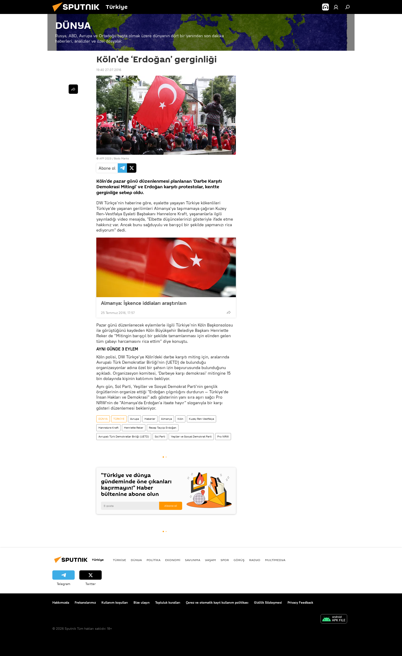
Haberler (149, 419)
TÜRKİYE (118, 419)
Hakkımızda (60, 602)
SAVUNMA (192, 560)
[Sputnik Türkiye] (78, 13)
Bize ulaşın (142, 602)
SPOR (225, 560)
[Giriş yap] (336, 7)
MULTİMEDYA (275, 560)
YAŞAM (210, 560)
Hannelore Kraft (108, 427)
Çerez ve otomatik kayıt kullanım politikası (217, 602)
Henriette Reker (133, 427)
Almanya (166, 419)
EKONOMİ (172, 560)
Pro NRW (223, 436)
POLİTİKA (154, 560)
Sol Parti (160, 436)
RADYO (254, 560)
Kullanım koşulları (114, 602)
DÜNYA (103, 419)
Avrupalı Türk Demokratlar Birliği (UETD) (123, 436)
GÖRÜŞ (239, 560)
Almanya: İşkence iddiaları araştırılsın (144, 303)
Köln (180, 419)
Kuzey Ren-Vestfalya (201, 419)
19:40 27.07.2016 (108, 70)
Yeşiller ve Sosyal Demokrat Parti (191, 436)
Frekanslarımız (85, 602)
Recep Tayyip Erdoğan (162, 427)
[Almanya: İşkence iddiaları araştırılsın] (166, 267)
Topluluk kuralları (167, 602)
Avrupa (134, 419)
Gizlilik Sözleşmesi (268, 602)
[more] (228, 312)
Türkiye (119, 560)
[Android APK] (334, 619)
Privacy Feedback (300, 602)
